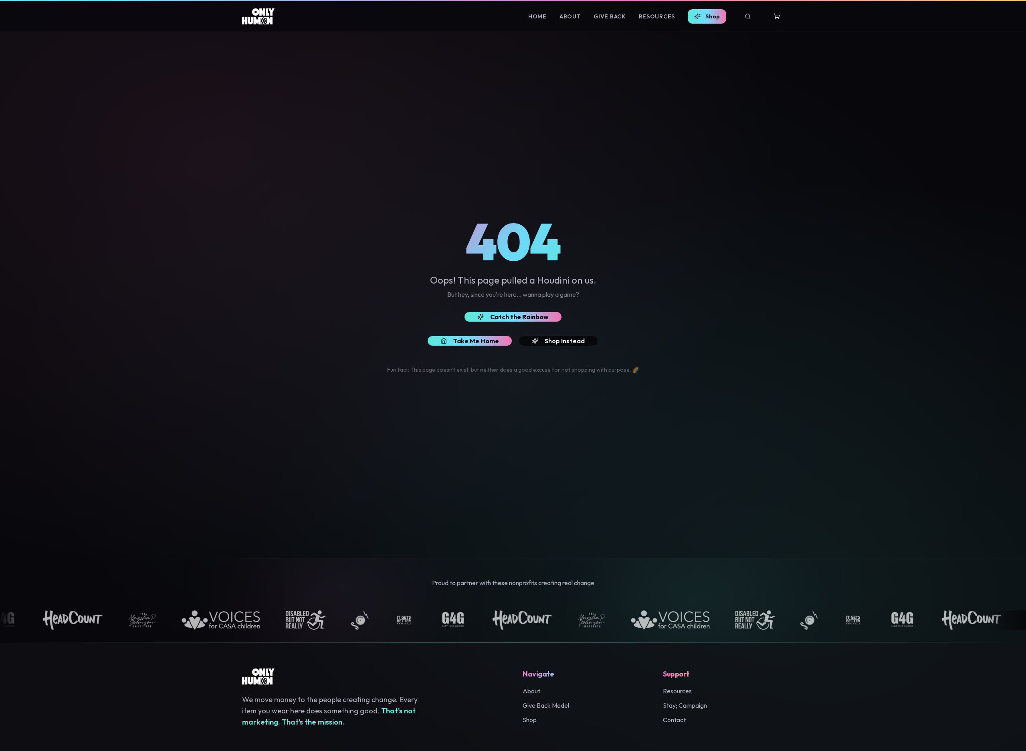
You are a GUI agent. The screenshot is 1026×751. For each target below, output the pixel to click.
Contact (674, 720)
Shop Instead (565, 341)
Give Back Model (546, 705)
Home (537, 16)
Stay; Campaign (685, 705)
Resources (657, 16)
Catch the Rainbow (519, 317)
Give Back (610, 16)
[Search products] (748, 16)
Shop (712, 16)
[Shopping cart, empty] (777, 16)
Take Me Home (476, 341)
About (570, 16)
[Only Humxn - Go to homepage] (258, 16)
